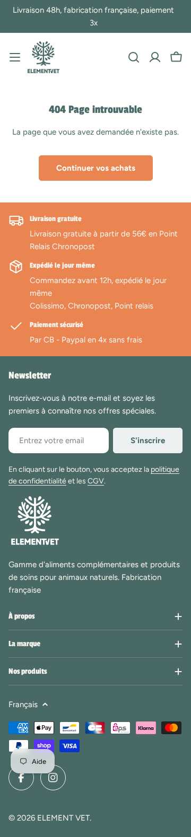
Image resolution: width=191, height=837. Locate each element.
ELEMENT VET (63, 818)
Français (23, 704)
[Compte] (155, 57)
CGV (96, 481)
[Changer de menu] (14, 57)
